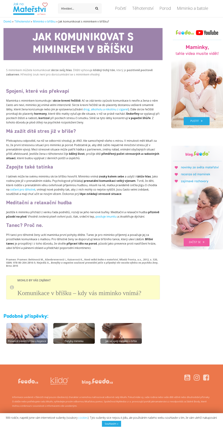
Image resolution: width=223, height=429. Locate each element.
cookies (83, 418)
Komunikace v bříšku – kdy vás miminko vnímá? (79, 293)
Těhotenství (22, 21)
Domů (7, 21)
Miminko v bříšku (44, 21)
